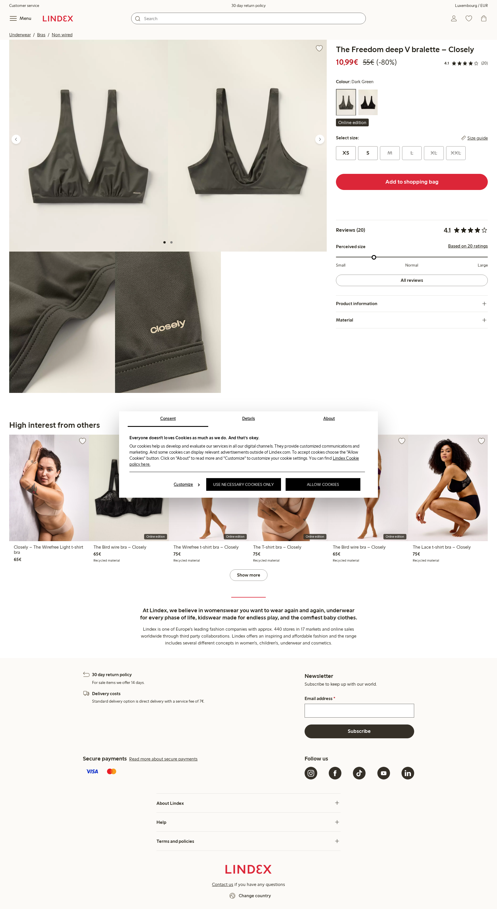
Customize (183, 484)
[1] (164, 242)
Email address (320, 698)
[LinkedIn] (408, 773)
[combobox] (248, 18)
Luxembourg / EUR (471, 5)
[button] (88, 146)
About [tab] (329, 418)
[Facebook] (335, 773)
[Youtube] (383, 773)
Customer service (24, 5)
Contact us (222, 884)
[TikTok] (359, 773)
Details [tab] (248, 418)
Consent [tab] (168, 418)
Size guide (477, 138)
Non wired (62, 34)
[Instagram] (311, 773)
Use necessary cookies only (243, 484)
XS (346, 153)
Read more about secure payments (163, 759)
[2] (171, 242)
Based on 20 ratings (468, 246)
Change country (255, 895)
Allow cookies (323, 484)
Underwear (20, 34)
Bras (41, 34)
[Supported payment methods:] (192, 772)
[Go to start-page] (58, 18)
